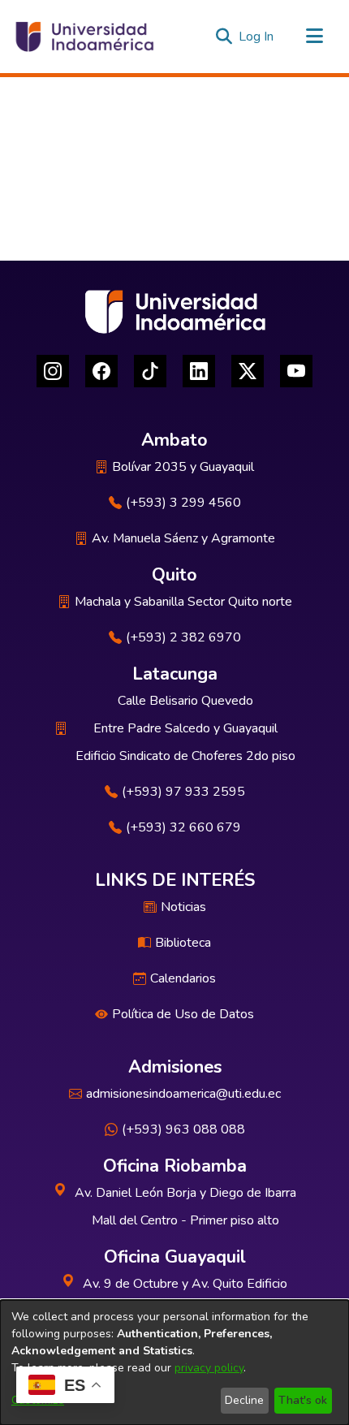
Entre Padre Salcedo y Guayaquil (185, 728)
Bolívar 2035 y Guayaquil (183, 467)
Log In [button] (257, 36)
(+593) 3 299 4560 (183, 503)
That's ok (302, 1400)
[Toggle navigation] (314, 36)
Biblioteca (183, 943)
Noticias (183, 907)
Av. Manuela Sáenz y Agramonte (183, 538)
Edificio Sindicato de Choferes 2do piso (185, 756)
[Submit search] (223, 36)
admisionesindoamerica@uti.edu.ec (183, 1094)
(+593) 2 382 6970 (183, 637)
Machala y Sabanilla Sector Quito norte (183, 602)
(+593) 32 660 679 (183, 827)
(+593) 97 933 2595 (183, 792)
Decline (244, 1400)
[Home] (83, 36)
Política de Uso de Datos (183, 1014)
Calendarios (183, 978)
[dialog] (174, 1362)
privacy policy (208, 1367)
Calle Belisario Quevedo (185, 701)
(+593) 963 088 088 (183, 1129)
